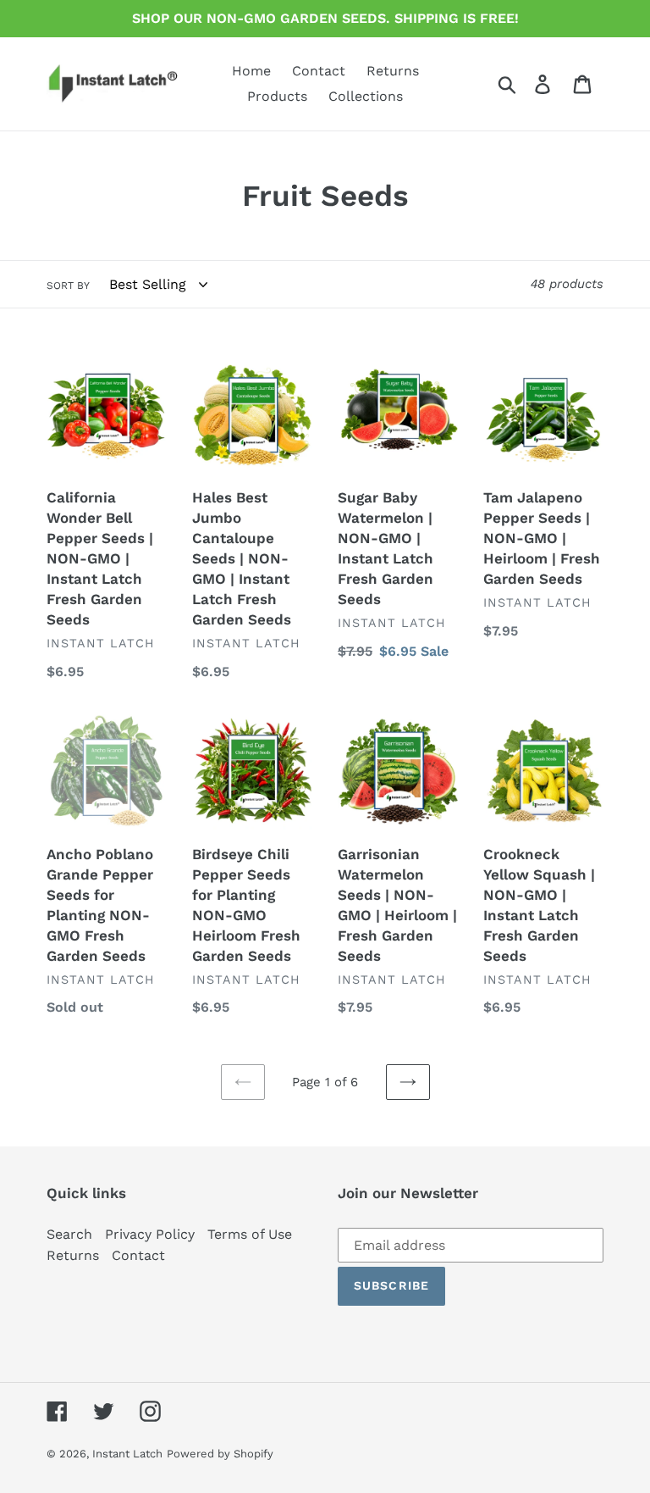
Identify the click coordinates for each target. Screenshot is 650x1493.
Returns (73, 1255)
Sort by (68, 285)
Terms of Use (249, 1234)
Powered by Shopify (220, 1453)
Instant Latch (127, 1453)
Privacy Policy (150, 1234)
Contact (138, 1255)
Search (69, 1234)
